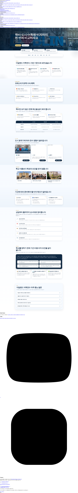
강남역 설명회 (6, 25)
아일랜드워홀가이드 (3, 6)
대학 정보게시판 (37, 23)
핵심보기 (29, 55)
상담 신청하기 (2, 491)
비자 (43, 55)
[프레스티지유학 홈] (3, 1)
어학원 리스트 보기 (25, 45)
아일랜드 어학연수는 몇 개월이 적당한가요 (23, 292)
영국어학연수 (11, 318)
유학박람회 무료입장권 (21, 14)
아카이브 (14, 318)
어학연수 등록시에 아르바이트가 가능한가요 (24, 302)
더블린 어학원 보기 (26, 160)
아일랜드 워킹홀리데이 (16, 314)
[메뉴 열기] (0, 16)
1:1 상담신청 (2, 25)
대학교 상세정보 (2, 8)
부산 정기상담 (10, 25)
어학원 (41, 55)
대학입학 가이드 (22, 314)
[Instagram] (39, 475)
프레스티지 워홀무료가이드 (18, 6)
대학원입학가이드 (12, 8)
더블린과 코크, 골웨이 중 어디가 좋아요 (23, 296)
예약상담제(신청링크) (14, 479)
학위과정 (1, 7)
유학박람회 (1, 26)
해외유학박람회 (2, 14)
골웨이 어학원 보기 (58, 160)
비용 (35, 55)
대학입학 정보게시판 (32, 23)
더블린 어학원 (2, 318)
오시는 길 (13, 25)
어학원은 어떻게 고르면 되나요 (22, 299)
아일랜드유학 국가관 (8, 14)
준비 (46, 55)
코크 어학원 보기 (42, 160)
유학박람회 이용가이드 (14, 14)
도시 (38, 55)
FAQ (49, 55)
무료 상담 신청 (18, 45)
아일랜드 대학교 (6, 318)
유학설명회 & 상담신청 (3, 24)
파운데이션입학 (6, 10)
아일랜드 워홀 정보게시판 (9, 6)
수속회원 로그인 (8, 0)
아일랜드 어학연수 (10, 314)
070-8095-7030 (20, 479)
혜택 (32, 55)
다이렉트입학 (2, 10)
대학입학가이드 (2, 9)
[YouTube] (39, 396)
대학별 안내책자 (7, 8)
